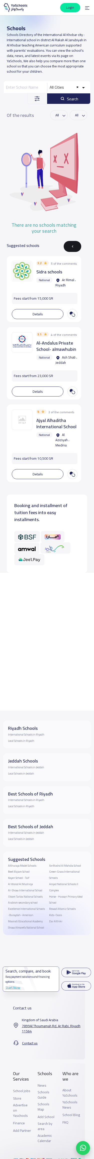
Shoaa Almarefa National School (26, 927)
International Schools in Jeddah (26, 767)
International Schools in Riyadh (26, 734)
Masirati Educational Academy (25, 921)
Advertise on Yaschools (20, 1110)
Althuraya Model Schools (22, 865)
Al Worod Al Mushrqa (20, 884)
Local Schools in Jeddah (21, 773)
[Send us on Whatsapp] (83, 1148)
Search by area (45, 1126)
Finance (19, 1123)
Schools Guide (43, 1095)
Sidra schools (49, 272)
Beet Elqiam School (19, 871)
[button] (87, 7)
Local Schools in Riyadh (21, 740)
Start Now (13, 987)
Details (38, 314)
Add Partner (22, 1130)
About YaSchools (69, 1093)
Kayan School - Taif (18, 877)
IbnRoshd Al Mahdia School (65, 865)
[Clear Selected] (77, 87)
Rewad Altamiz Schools (62, 908)
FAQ (65, 1122)
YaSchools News (69, 1105)
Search (72, 99)
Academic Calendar (45, 1138)
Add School (46, 1117)
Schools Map (43, 1107)
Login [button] (70, 7)
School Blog (71, 1115)
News (42, 1085)
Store (17, 1098)
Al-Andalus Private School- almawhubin (56, 346)
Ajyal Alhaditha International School (56, 423)
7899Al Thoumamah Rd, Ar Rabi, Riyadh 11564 (51, 1028)
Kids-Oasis (55, 915)
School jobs (21, 1091)
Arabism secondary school (23, 902)
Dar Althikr (55, 921)
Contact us (30, 1043)
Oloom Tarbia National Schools (25, 896)
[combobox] (67, 87)
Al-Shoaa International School (25, 890)
